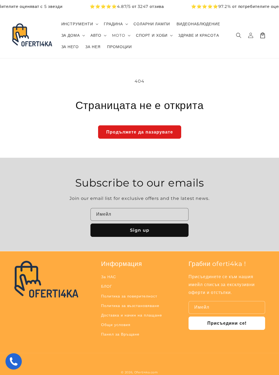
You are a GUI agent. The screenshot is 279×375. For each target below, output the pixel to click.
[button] (239, 35)
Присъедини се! (227, 323)
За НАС (108, 276)
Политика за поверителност (129, 296)
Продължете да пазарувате (139, 132)
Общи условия (116, 324)
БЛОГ (106, 286)
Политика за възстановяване (130, 305)
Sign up (139, 230)
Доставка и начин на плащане (131, 315)
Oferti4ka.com (146, 372)
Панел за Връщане (120, 334)
